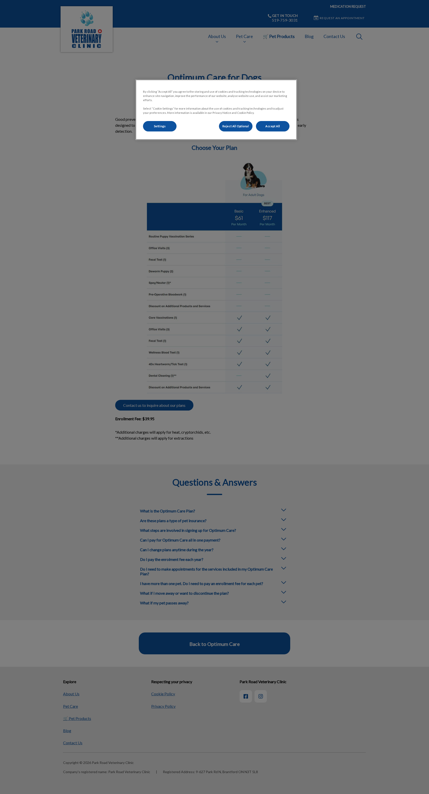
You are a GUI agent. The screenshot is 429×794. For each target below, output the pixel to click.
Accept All (272, 126)
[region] (216, 110)
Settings (160, 126)
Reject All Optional (235, 126)
